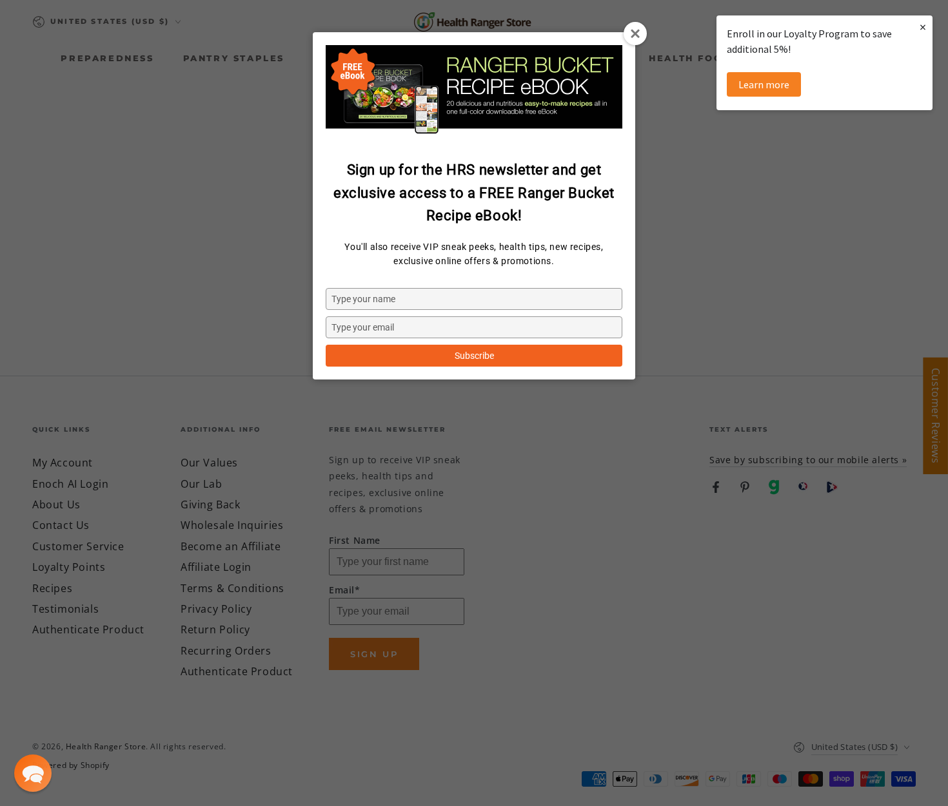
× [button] (923, 27)
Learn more (763, 84)
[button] (33, 773)
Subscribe (474, 355)
